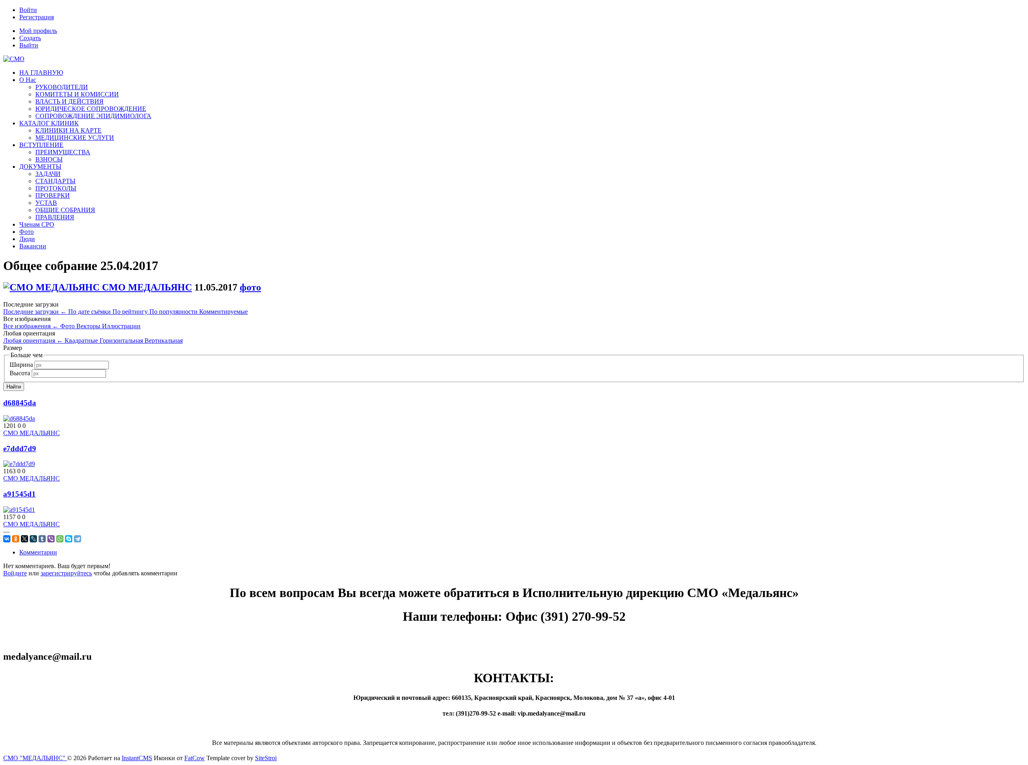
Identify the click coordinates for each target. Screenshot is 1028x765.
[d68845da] (19, 418)
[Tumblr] (42, 538)
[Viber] (51, 538)
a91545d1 (19, 494)
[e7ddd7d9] (19, 463)
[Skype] (68, 538)
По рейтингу (130, 311)
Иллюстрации (121, 326)
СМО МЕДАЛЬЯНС (147, 287)
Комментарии (38, 552)
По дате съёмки (90, 311)
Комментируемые (223, 311)
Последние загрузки (35, 311)
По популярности (174, 311)
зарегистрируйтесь (66, 573)
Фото (68, 326)
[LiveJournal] (33, 538)
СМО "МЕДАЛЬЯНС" (35, 758)
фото (250, 287)
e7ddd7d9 (19, 448)
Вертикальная (164, 340)
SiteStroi (266, 758)
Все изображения (31, 326)
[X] (24, 538)
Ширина (21, 364)
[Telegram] (77, 538)
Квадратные (82, 340)
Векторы (89, 326)
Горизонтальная (122, 340)
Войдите (15, 573)
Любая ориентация (33, 340)
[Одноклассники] (15, 538)
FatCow (194, 758)
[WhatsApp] (59, 538)
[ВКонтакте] (6, 538)
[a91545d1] (19, 509)
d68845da (19, 403)
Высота (20, 373)
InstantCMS (137, 758)
